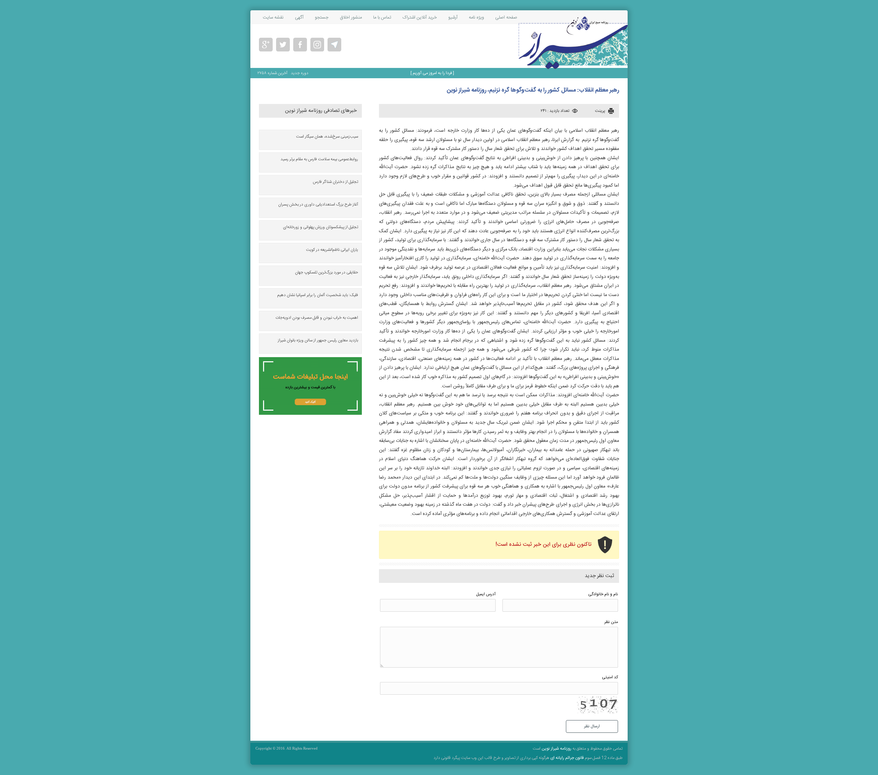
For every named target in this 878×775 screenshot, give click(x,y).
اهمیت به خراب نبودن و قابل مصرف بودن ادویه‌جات (316, 317)
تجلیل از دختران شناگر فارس (335, 181)
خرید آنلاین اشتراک (420, 17)
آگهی (299, 17)
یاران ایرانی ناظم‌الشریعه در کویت (332, 249)
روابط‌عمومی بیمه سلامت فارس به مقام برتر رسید (319, 159)
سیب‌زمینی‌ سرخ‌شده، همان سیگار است (327, 136)
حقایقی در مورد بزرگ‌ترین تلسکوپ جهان (326, 272)
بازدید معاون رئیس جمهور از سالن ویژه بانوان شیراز (318, 340)
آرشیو (453, 17)
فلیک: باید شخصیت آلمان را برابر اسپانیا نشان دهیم (317, 295)
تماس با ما (382, 17)
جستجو (322, 17)
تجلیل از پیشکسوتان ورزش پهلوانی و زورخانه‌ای (320, 227)
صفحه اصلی (506, 17)
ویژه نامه (476, 17)
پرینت (600, 110)
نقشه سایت (273, 17)
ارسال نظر (592, 726)
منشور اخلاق (351, 17)
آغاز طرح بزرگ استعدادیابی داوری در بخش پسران (318, 204)
